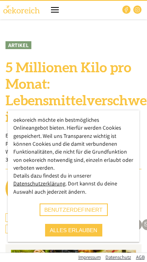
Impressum (89, 257)
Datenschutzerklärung (39, 183)
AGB (140, 257)
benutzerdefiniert (73, 210)
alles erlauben (73, 230)
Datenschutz (118, 257)
